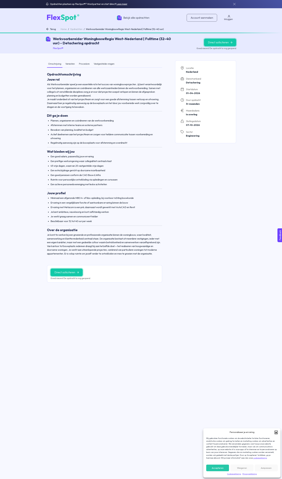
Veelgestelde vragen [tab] (104, 63)
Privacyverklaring (249, 474)
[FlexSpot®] (62, 17)
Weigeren (242, 468)
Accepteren (218, 468)
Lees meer (121, 3)
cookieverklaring (260, 458)
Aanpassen (266, 468)
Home (64, 29)
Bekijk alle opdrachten (136, 17)
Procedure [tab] (84, 63)
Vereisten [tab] (70, 63)
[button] (276, 432)
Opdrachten (76, 29)
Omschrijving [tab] (54, 63)
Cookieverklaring (234, 474)
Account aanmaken (202, 17)
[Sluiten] (234, 4)
